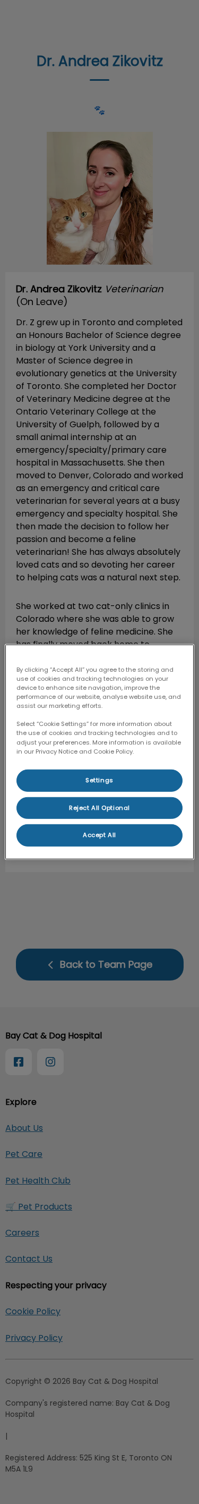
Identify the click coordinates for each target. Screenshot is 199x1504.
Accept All (99, 835)
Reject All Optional (99, 807)
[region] (99, 752)
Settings (99, 779)
